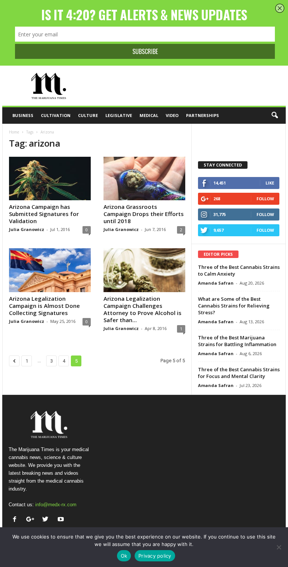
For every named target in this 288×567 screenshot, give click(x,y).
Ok (124, 556)
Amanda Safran (216, 283)
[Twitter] (47, 520)
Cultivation (55, 115)
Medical (149, 115)
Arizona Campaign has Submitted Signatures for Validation (44, 214)
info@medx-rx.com (55, 504)
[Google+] (31, 520)
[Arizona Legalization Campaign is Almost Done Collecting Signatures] (50, 270)
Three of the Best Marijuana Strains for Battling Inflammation (237, 341)
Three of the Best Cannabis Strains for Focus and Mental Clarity (239, 373)
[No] (278, 547)
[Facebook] (16, 520)
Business (22, 115)
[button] (274, 115)
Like (270, 183)
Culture (88, 115)
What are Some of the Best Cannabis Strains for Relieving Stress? (234, 306)
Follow (265, 198)
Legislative (118, 115)
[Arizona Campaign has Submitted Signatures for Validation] (50, 178)
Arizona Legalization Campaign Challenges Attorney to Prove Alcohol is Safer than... (143, 309)
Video (172, 115)
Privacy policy (154, 556)
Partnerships (202, 115)
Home (14, 132)
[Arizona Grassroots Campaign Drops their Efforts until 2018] (144, 178)
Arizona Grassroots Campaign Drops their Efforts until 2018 (144, 214)
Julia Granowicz (26, 229)
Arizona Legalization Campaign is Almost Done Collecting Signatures (44, 305)
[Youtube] (62, 520)
